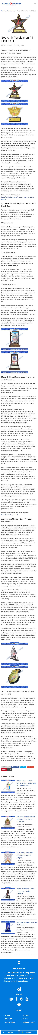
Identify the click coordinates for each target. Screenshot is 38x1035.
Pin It (4, 769)
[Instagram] (11, 999)
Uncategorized (11, 11)
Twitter (23, 766)
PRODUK (8, 1019)
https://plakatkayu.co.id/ (9, 515)
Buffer (9, 769)
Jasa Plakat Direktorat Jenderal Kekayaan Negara (25, 855)
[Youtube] (27, 999)
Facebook (15, 766)
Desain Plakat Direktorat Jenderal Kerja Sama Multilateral (26, 819)
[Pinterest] (21, 999)
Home (3, 11)
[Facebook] (16, 999)
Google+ (31, 766)
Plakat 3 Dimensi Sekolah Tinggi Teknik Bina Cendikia (26, 891)
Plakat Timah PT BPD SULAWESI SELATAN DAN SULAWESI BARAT (26, 783)
